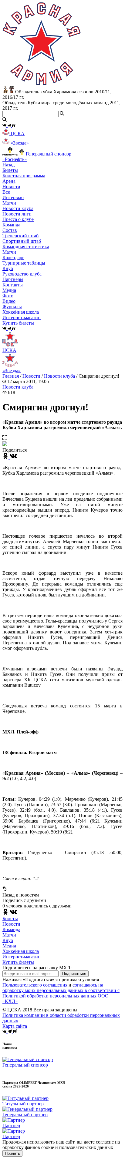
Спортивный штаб (21, 241)
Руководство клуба (22, 273)
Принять (12, 1153)
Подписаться (74, 973)
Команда (11, 929)
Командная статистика (25, 246)
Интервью (13, 197)
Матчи (9, 202)
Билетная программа (23, 175)
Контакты (12, 284)
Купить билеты (18, 962)
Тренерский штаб (20, 235)
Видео (8, 301)
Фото (7, 295)
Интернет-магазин (21, 956)
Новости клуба (17, 208)
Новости (31, 376)
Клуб (7, 940)
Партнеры (12, 279)
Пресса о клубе (18, 219)
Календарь (13, 257)
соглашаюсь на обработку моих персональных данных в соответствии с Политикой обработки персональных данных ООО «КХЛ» (61, 993)
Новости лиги (17, 213)
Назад (8, 164)
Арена (8, 181)
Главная (10, 376)
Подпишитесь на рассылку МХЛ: (37, 967)
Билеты (10, 918)
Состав (9, 230)
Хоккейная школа (20, 951)
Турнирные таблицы (23, 263)
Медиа (9, 945)
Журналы (12, 306)
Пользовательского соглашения (34, 984)
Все (6, 192)
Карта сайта (14, 1026)
